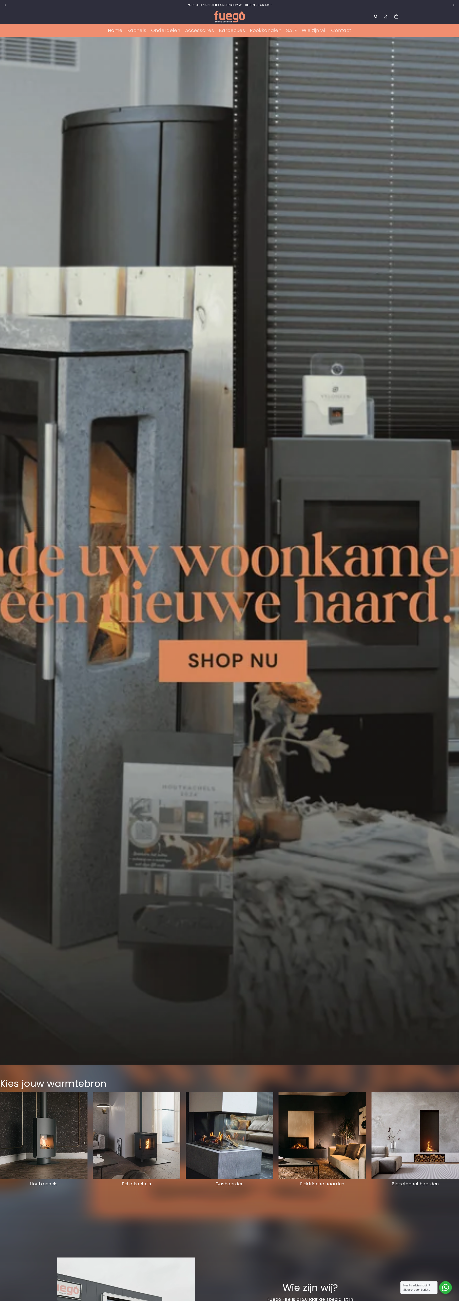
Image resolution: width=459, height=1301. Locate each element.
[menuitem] (115, 30)
